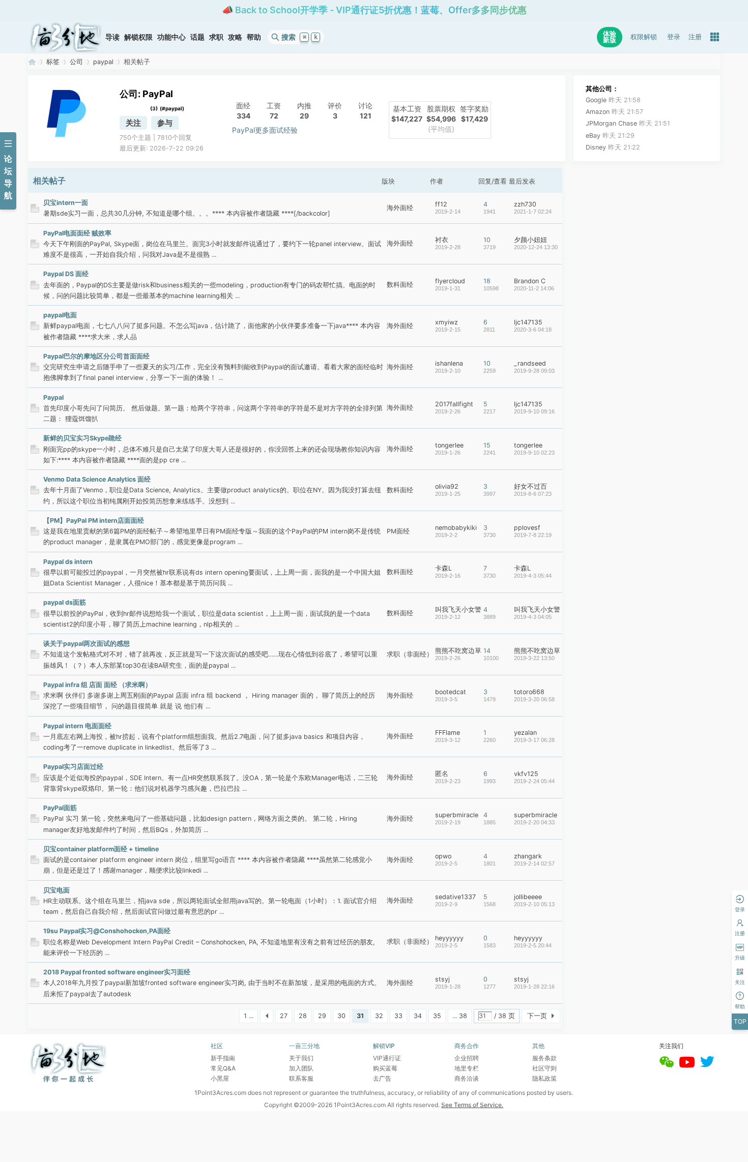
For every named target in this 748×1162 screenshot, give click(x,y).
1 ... (248, 1016)
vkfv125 (526, 774)
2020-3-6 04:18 (533, 329)
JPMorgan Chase (628, 123)
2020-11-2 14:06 (534, 288)
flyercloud (450, 281)
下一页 (537, 1016)
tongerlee (449, 445)
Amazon (614, 111)
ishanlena (449, 363)
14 (487, 650)
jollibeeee (528, 897)
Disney (613, 147)
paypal (103, 62)
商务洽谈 (466, 1078)
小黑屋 (220, 1078)
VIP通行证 (387, 1058)
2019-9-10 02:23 (534, 453)
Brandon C (529, 281)
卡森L (443, 568)
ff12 (441, 204)
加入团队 (301, 1068)
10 (487, 240)
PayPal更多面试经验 (265, 130)
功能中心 (171, 37)
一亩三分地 (32, 61)
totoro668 (529, 692)
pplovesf (527, 527)
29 (322, 1016)
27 (283, 1016)
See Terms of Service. (472, 1105)
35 (437, 1016)
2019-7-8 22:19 (533, 535)
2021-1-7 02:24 (533, 211)
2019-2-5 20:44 (533, 945)
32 (379, 1016)
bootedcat (450, 692)
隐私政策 (544, 1078)
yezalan (525, 732)
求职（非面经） (410, 654)
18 (487, 281)
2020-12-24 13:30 (536, 247)
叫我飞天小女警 (458, 609)
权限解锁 (643, 37)
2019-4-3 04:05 (533, 617)
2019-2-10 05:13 (534, 904)
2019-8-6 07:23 (533, 494)
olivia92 (446, 486)
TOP (740, 1021)
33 (398, 1016)
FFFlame (447, 732)
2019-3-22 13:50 (534, 658)
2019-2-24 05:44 (534, 781)
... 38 (459, 1016)
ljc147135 (528, 322)
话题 (197, 37)
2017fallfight (454, 404)
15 (487, 445)
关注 (133, 123)
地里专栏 (466, 1068)
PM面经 (398, 531)
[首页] (65, 37)
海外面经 (400, 208)
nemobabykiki (456, 527)
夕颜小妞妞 (530, 240)
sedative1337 (455, 897)
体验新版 (609, 37)
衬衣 (441, 240)
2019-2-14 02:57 (534, 863)
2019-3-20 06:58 (534, 699)
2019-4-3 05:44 (533, 576)
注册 (695, 37)
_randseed (530, 363)
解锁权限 (138, 37)
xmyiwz (446, 322)
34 (418, 1016)
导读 (112, 37)
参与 (164, 123)
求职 (216, 37)
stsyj (442, 979)
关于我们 (301, 1058)
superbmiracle (456, 815)
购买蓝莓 (385, 1068)
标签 (53, 62)
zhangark (528, 856)
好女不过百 (530, 486)
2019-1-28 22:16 (534, 987)
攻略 (235, 37)
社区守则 (544, 1068)
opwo (443, 856)
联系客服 (301, 1078)
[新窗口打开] (35, 210)
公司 (76, 62)
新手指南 (223, 1058)
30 (341, 1016)
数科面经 (400, 284)
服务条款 (544, 1058)
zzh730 (525, 204)
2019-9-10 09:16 (534, 411)
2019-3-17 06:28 (534, 740)
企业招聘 (466, 1058)
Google (613, 100)
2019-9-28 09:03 (534, 371)
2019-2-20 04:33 (534, 822)
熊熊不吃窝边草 (458, 650)
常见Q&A (223, 1068)
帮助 (254, 37)
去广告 (382, 1078)
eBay (610, 135)
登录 (673, 37)
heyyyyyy (449, 938)
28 (303, 1016)
